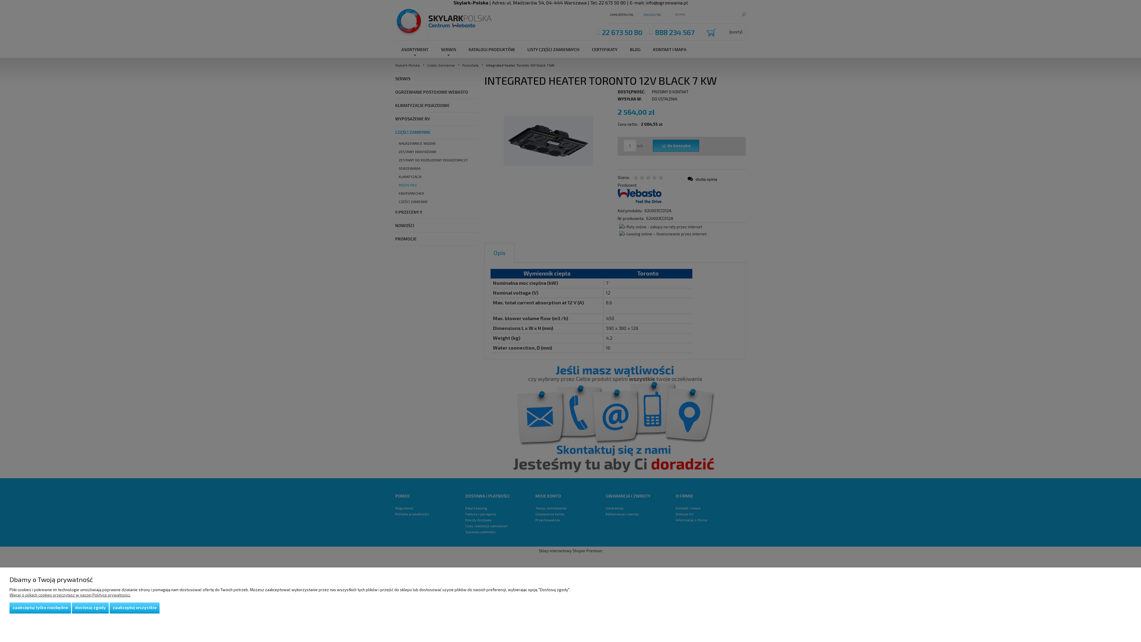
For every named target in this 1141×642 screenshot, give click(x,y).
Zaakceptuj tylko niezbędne (40, 607)
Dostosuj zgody (90, 607)
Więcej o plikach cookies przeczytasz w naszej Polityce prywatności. (70, 595)
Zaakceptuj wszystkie (135, 607)
